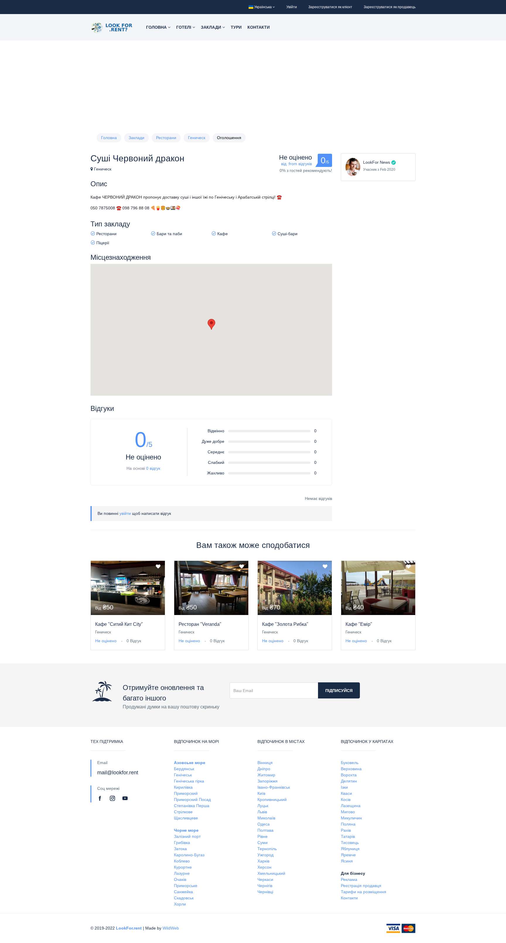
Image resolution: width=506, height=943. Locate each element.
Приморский (186, 793)
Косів (346, 799)
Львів (262, 811)
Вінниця (265, 762)
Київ (261, 793)
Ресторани (166, 137)
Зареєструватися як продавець (390, 7)
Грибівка (182, 842)
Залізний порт (187, 836)
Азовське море (189, 762)
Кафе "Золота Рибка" (285, 624)
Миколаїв (266, 818)
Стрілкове (183, 811)
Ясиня (347, 861)
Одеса (263, 824)
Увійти (291, 7)
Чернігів (264, 885)
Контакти (258, 27)
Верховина (351, 768)
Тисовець (350, 842)
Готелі (184, 27)
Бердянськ (184, 768)
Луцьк (262, 805)
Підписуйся (339, 690)
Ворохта (349, 775)
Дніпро (263, 768)
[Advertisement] (253, 84)
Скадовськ (184, 898)
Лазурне (182, 873)
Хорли (180, 904)
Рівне (262, 836)
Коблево (182, 861)
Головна (157, 27)
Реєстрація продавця (361, 885)
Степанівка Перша (191, 805)
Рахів (346, 830)
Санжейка (183, 891)
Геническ (196, 137)
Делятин (349, 781)
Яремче (348, 855)
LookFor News (376, 162)
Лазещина (350, 805)
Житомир (266, 775)
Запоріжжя (267, 781)
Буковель (349, 762)
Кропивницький (272, 799)
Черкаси (265, 879)
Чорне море (186, 830)
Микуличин (351, 818)
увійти (125, 513)
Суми (262, 842)
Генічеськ (183, 775)
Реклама (349, 879)
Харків (263, 861)
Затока (180, 848)
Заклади (211, 27)
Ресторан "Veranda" (200, 624)
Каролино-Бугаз (189, 855)
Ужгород (265, 855)
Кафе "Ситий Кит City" (119, 624)
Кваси (346, 793)
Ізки (344, 787)
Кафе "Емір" (359, 624)
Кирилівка (183, 787)
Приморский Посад (192, 799)
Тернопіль (267, 848)
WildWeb (171, 928)
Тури (236, 27)
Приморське (185, 885)
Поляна (348, 824)
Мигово (348, 811)
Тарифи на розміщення (363, 891)
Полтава (265, 830)
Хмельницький (271, 873)
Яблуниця (350, 848)
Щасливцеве (186, 818)
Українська (263, 7)
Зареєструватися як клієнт (330, 7)
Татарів (348, 836)
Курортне (183, 867)
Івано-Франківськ (273, 787)
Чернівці (265, 891)
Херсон (264, 867)
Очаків (180, 879)
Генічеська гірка (189, 781)
